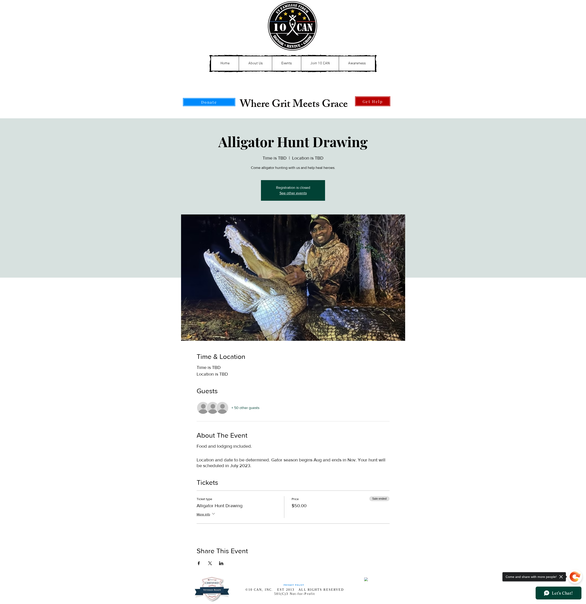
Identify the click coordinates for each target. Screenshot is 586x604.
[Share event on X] (210, 563)
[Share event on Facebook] (199, 563)
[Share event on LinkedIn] (221, 563)
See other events (293, 193)
